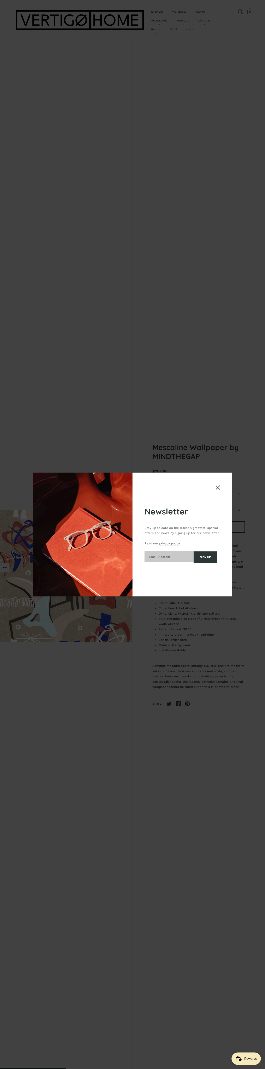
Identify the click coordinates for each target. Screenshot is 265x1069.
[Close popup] (218, 487)
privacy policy (169, 543)
